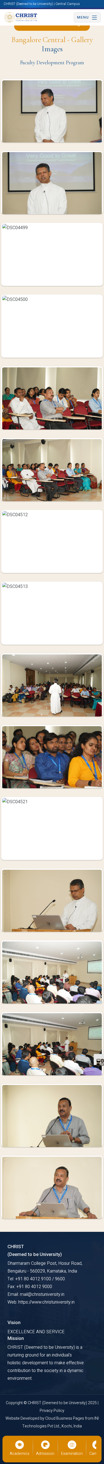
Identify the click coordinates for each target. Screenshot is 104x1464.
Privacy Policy (52, 1411)
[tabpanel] (52, 653)
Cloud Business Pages (65, 1418)
